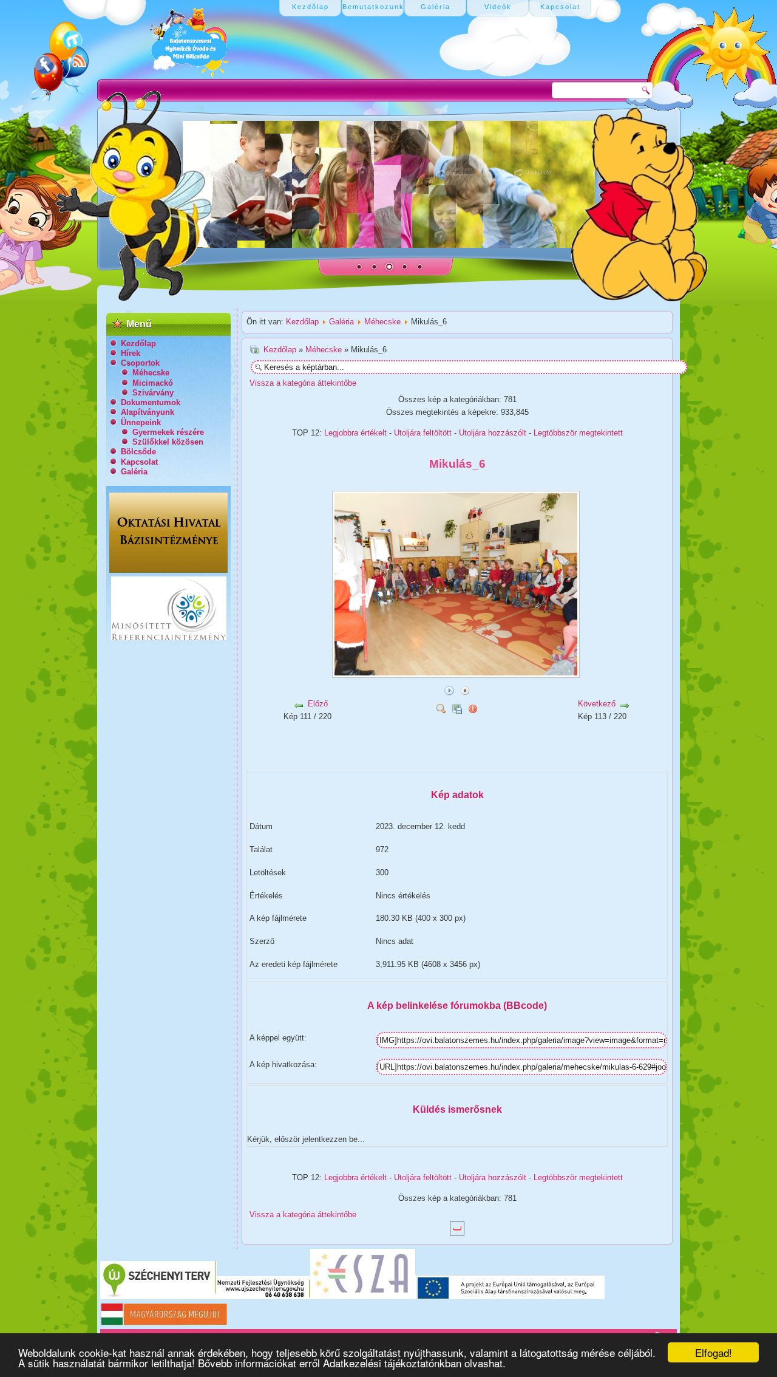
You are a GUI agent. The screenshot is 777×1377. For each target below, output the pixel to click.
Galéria (134, 471)
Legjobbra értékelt (355, 432)
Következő (597, 703)
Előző (318, 703)
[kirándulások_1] (382, 759)
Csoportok (140, 362)
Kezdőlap (138, 343)
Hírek (130, 353)
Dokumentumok (150, 402)
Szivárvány (153, 392)
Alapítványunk (147, 412)
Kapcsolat (139, 461)
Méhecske (150, 372)
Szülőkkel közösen (167, 441)
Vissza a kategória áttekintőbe (302, 383)
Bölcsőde (138, 451)
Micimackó (152, 383)
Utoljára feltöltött (423, 432)
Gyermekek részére (168, 432)
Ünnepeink (141, 422)
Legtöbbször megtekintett (578, 432)
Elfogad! (713, 1352)
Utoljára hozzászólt (492, 432)
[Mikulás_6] (457, 673)
